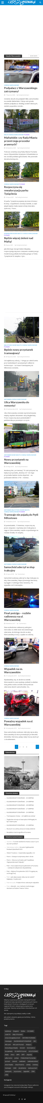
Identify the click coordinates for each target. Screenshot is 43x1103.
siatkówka (22, 1061)
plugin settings (28, 1087)
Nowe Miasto (33, 56)
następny (37, 747)
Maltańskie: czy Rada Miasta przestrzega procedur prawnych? (20, 141)
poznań (7, 1061)
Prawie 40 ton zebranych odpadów (27, 882)
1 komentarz (21, 574)
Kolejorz (28, 1044)
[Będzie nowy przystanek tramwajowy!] (21, 330)
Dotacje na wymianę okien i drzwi (22, 856)
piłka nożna (8, 1058)
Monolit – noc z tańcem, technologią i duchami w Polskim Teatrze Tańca (20, 887)
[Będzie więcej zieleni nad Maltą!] (21, 221)
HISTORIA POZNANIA (28, 1038)
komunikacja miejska (11, 1048)
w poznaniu (17, 1071)
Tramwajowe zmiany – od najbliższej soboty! (21, 816)
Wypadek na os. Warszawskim (13, 670)
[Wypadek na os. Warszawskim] (21, 651)
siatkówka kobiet (33, 1061)
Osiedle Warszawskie (11, 85)
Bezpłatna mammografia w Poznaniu (19, 832)
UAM (14, 1068)
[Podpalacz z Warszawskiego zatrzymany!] (21, 71)
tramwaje (8, 1068)
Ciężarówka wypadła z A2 (26, 853)
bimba (23, 1031)
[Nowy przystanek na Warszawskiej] (21, 438)
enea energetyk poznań (12, 1038)
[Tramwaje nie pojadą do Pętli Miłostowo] (21, 494)
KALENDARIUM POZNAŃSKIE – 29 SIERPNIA (20, 802)
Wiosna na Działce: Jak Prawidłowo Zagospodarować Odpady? (20, 861)
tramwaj (35, 1065)
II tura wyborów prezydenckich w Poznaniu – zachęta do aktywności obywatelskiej (22, 867)
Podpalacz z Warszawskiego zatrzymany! (20, 89)
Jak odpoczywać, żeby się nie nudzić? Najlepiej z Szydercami (20, 878)
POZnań (26, 135)
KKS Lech (8, 1044)
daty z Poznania (17, 1034)
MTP (23, 1055)
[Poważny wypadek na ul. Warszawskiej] (21, 703)
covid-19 (7, 1034)
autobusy (8, 1031)
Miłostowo (8, 345)
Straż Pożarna (19, 1065)
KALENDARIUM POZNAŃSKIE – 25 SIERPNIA (20, 825)
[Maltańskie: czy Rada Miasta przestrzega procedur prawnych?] (21, 121)
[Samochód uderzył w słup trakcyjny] (21, 549)
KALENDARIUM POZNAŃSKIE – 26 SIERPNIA (20, 812)
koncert (22, 1048)
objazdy (29, 1055)
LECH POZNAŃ (33, 1051)
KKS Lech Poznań (18, 1044)
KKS (35, 1041)
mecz (12, 1055)
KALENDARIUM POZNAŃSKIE (22, 1041)
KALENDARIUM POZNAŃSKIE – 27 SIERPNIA (20, 809)
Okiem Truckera (12, 853)
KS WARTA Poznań (20, 1051)
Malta (6, 135)
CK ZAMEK (30, 1031)
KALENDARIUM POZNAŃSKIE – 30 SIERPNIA (21, 771)
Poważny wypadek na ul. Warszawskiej (18, 723)
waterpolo (8, 1071)
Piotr (8, 866)
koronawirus (31, 1048)
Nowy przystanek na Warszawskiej (16, 461)
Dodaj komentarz (23, 95)
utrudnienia (22, 1068)
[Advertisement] (21, 28)
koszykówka (8, 1051)
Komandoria (8, 233)
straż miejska (9, 1065)
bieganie (16, 1031)
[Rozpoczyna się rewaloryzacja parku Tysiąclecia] (21, 172)
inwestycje (8, 1041)
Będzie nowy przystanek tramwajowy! (18, 351)
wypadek (26, 1071)
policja (16, 1058)
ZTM (6, 1075)
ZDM (33, 1071)
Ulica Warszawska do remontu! (16, 404)
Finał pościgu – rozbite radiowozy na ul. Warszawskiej (17, 616)
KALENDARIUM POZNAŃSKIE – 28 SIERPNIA (20, 805)
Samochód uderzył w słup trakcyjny (19, 569)
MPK (18, 1055)
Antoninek (7, 399)
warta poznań (32, 1068)
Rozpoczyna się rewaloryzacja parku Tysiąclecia (16, 190)
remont (14, 1061)
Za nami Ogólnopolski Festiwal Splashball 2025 (20, 848)
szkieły (28, 1065)
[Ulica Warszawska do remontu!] (21, 384)
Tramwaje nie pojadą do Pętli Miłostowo (21, 516)
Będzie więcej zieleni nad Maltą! (18, 239)
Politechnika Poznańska (28, 1058)
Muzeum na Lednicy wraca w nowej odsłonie (21, 829)
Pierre (9, 856)
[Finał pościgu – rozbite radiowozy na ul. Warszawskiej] (21, 598)
